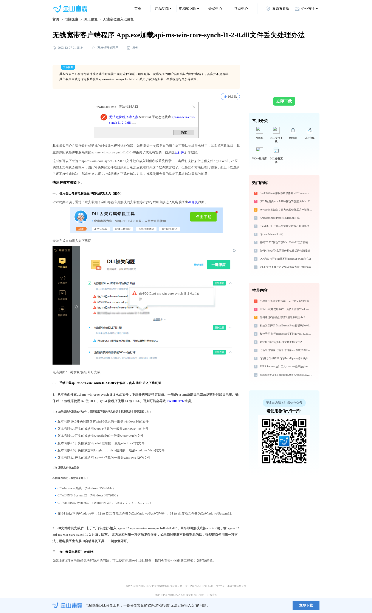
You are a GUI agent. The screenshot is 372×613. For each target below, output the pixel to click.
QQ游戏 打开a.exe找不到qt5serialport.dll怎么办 (285, 258)
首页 (137, 8)
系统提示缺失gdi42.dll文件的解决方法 (281, 341)
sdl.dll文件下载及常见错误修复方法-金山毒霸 (285, 266)
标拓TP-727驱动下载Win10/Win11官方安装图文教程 (286, 242)
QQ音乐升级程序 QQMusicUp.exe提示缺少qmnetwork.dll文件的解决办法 (286, 358)
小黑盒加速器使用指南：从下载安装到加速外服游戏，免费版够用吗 (286, 301)
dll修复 (193, 202)
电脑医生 (71, 19)
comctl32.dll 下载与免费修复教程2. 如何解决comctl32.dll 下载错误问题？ (286, 226)
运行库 (179, 152)
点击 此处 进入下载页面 (145, 383)
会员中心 (215, 8)
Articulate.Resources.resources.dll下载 (280, 217)
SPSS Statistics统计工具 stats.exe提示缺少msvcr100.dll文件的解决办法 (286, 366)
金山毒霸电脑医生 (71, 552)
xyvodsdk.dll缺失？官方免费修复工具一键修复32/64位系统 (286, 209)
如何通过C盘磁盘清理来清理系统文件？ (282, 317)
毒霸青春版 (280, 8)
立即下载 (284, 101)
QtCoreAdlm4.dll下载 (271, 234)
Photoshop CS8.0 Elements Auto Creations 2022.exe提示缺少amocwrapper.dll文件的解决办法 (286, 374)
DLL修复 (91, 19)
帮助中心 (241, 8)
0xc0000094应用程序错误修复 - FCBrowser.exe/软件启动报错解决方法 (286, 193)
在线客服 (212, 594)
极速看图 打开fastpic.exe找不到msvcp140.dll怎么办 (286, 333)
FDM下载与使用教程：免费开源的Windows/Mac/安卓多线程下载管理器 (286, 309)
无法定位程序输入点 (123, 117)
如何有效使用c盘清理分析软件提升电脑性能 (285, 250)
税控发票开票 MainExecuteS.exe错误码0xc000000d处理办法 (286, 325)
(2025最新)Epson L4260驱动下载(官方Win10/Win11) (286, 201)
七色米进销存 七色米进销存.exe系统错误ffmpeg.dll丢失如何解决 (286, 350)
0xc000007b (175, 401)
